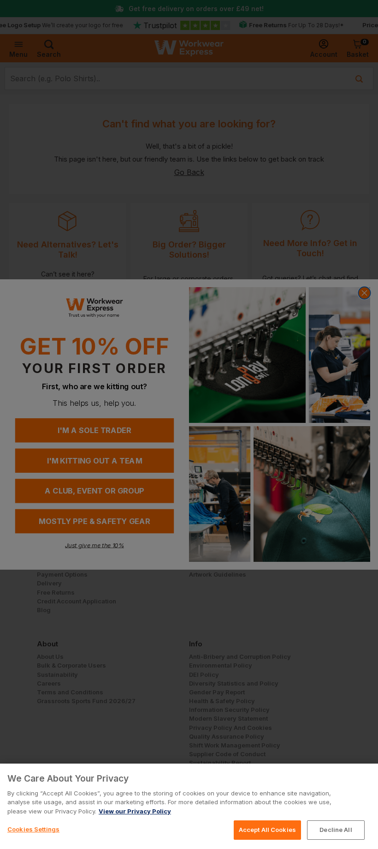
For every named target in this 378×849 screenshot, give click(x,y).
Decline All (335, 829)
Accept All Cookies (267, 829)
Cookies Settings (33, 829)
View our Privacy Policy (135, 811)
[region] (189, 806)
